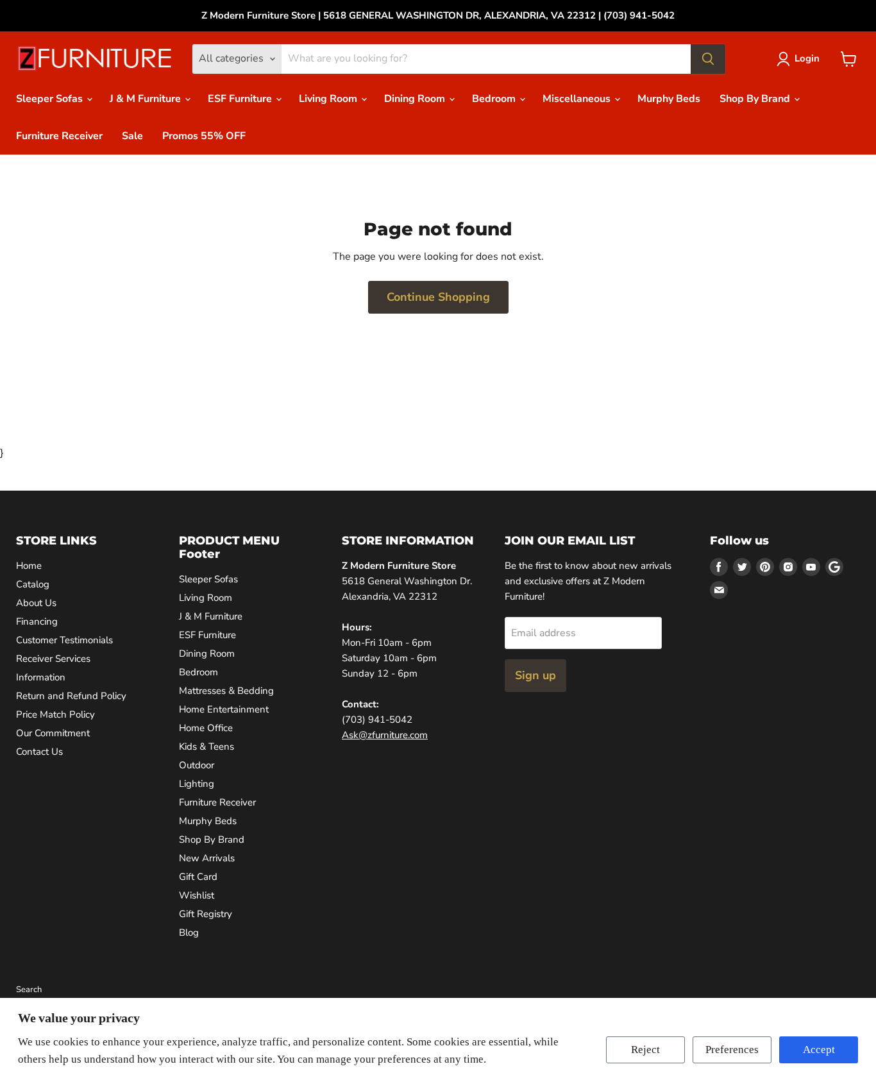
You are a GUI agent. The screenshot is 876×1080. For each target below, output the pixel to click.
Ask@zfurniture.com (385, 735)
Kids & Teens (206, 746)
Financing (37, 621)
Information (40, 677)
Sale (132, 136)
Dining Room (416, 99)
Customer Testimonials (64, 640)
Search (29, 989)
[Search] (708, 59)
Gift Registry (205, 913)
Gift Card (198, 876)
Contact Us (39, 751)
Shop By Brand (756, 99)
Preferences (732, 1049)
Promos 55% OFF (204, 136)
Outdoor (196, 765)
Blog (189, 932)
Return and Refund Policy (71, 695)
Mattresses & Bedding (226, 690)
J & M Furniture (146, 99)
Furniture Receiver (59, 136)
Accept (819, 1049)
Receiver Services (53, 658)
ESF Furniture (241, 99)
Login (807, 58)
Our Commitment (53, 733)
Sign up (535, 675)
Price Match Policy (55, 714)
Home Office (206, 727)
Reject (645, 1049)
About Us (36, 602)
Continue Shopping (438, 297)
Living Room (329, 99)
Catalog (32, 584)
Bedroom (495, 99)
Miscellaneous (578, 99)
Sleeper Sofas (50, 99)
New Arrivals (207, 858)
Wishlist (196, 895)
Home (29, 565)
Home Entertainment (224, 709)
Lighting (196, 783)
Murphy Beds (668, 99)
